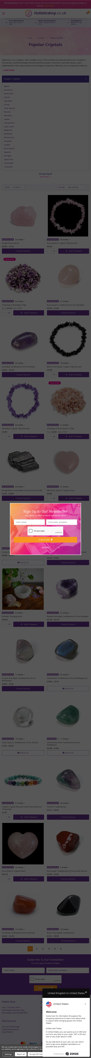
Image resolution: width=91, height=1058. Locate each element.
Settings (8, 1054)
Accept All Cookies (38, 1054)
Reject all (21, 1054)
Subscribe (44, 540)
